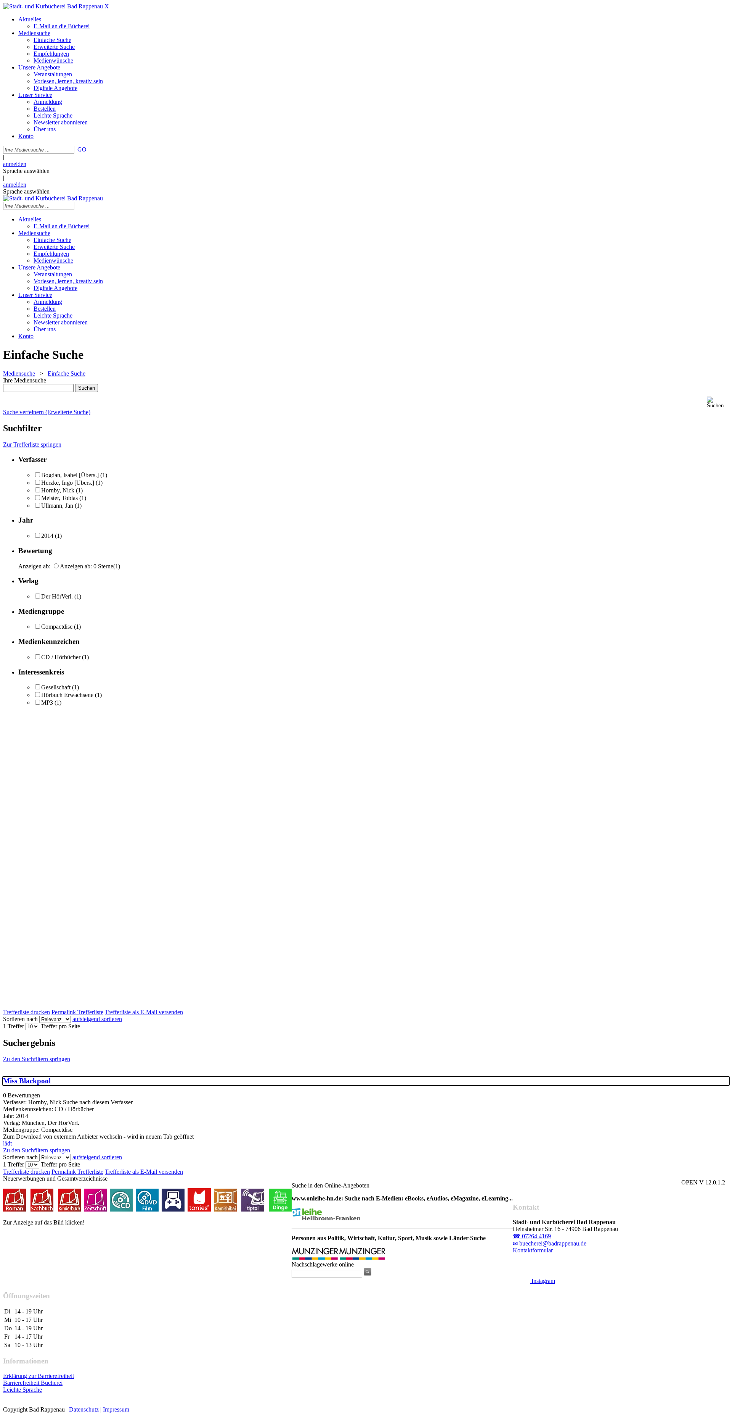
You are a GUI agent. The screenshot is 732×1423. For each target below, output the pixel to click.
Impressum (116, 1409)
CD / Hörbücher (60, 657)
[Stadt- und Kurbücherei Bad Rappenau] (53, 6)
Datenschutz (84, 1409)
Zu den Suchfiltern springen (36, 1059)
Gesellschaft (56, 687)
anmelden (14, 164)
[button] (718, 402)
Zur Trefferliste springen (32, 444)
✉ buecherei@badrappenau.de (549, 1243)
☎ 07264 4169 (532, 1236)
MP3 (47, 702)
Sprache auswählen (26, 171)
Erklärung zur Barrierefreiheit (38, 1376)
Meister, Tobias (59, 498)
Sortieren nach (20, 1019)
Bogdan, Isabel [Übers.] (70, 475)
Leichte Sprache (22, 1389)
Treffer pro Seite (60, 1026)
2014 (47, 535)
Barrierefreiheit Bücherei (33, 1382)
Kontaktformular (533, 1250)
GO (82, 149)
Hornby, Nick (57, 490)
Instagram (542, 1281)
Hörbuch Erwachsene (67, 695)
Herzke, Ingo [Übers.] (68, 482)
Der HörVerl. (57, 596)
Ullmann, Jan (57, 505)
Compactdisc (56, 626)
